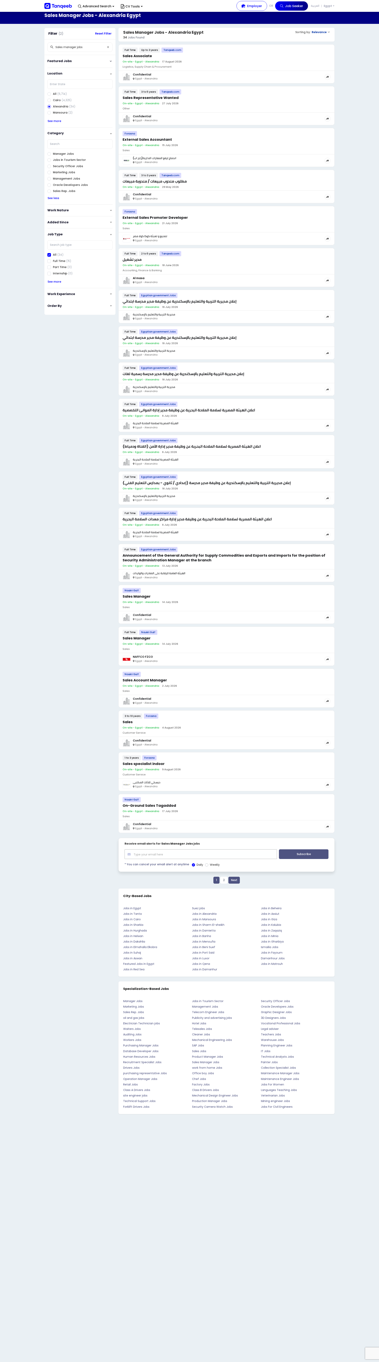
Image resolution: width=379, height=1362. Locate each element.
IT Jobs (265, 1051)
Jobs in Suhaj (132, 953)
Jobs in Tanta (132, 914)
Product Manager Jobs (207, 1057)
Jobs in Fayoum (271, 953)
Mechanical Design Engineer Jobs (215, 1095)
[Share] (327, 77)
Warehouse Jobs (272, 1040)
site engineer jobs (135, 1095)
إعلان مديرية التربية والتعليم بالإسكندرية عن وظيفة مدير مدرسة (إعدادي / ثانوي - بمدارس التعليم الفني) (207, 482)
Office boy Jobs (203, 1073)
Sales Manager (137, 596)
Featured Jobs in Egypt (138, 964)
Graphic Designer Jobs (276, 1012)
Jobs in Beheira (271, 908)
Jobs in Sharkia (133, 925)
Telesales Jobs (202, 1029)
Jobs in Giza (269, 919)
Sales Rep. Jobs (133, 1012)
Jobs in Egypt (132, 908)
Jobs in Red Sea (133, 969)
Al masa (138, 278)
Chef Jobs (199, 1079)
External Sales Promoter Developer (155, 217)
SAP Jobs (198, 1045)
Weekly (215, 865)
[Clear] (108, 47)
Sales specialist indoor (144, 763)
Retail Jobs (130, 1084)
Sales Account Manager (145, 680)
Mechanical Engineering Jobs (212, 1040)
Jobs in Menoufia (203, 942)
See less (53, 198)
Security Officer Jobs (275, 1001)
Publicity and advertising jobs (212, 1018)
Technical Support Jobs (139, 1101)
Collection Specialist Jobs (278, 1068)
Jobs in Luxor (200, 958)
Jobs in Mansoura (204, 919)
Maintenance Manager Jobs (280, 1073)
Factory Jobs (201, 1084)
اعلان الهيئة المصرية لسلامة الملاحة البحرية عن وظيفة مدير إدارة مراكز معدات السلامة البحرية (197, 519)
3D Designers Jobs (273, 1018)
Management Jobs (205, 1007)
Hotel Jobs (199, 1023)
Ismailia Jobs (269, 947)
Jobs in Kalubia (271, 925)
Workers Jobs (132, 1040)
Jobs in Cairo (132, 919)
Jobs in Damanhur (204, 969)
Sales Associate (137, 55)
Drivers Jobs (131, 1068)
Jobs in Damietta (204, 931)
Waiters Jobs (132, 1029)
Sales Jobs (199, 1051)
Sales (128, 721)
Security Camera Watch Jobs (212, 1107)
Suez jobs (198, 908)
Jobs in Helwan (133, 936)
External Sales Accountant (147, 139)
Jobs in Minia (269, 936)
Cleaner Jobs (201, 1034)
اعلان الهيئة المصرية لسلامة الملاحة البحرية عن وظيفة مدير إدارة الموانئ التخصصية (189, 410)
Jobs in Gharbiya (272, 942)
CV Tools (132, 6)
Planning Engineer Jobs (276, 1045)
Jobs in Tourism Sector (207, 1001)
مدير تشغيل (132, 259)
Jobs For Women (272, 1084)
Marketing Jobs (133, 1007)
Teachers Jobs (271, 1034)
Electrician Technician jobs (141, 1023)
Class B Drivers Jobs (205, 1090)
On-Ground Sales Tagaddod (149, 805)
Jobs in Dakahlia (134, 942)
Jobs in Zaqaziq (271, 931)
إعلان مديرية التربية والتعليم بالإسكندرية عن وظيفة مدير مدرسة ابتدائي (179, 301)
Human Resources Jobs (139, 1057)
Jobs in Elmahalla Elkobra (140, 947)
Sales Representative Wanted (151, 97)
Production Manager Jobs (209, 1101)
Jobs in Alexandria (204, 914)
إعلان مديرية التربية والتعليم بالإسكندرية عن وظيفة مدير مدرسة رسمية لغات (183, 373)
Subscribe (304, 854)
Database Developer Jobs (141, 1051)
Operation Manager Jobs (140, 1079)
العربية (315, 6)
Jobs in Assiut (270, 914)
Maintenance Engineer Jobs (280, 1079)
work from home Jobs (207, 1068)
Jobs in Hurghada (135, 931)
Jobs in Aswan (132, 958)
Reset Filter (103, 33)
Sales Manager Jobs (205, 1062)
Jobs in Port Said (203, 953)
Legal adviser (270, 1029)
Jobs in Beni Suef (203, 947)
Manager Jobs (133, 1001)
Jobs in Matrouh (272, 964)
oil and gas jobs (133, 1018)
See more (54, 121)
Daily (200, 865)
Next (234, 880)
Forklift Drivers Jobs (136, 1107)
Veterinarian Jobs (273, 1095)
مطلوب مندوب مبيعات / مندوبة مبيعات (155, 181)
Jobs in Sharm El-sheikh (208, 925)
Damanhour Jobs (273, 958)
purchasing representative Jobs (145, 1073)
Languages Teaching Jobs (279, 1090)
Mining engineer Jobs (275, 1101)
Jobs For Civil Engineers (277, 1107)
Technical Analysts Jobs (277, 1057)
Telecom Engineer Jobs (208, 1012)
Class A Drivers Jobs (136, 1090)
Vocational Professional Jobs (280, 1023)
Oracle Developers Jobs (277, 1007)
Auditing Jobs (132, 1034)
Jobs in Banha (201, 936)
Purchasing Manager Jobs (141, 1045)
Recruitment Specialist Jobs (142, 1062)
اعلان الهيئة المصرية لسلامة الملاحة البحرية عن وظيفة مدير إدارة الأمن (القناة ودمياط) (192, 446)
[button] (96, 6)
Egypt (328, 6)
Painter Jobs (269, 1062)
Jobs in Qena (201, 964)
